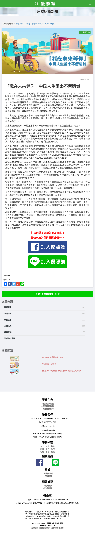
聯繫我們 (47, 414)
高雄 (53, 452)
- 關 (47, 474)
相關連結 (47, 456)
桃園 (42, 449)
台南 (47, 452)
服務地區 (47, 442)
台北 (42, 446)
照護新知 (7, 314)
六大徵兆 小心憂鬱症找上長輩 (52, 357)
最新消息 (7, 307)
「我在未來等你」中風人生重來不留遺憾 (39, 24)
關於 (47, 469)
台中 (53, 449)
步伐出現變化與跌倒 (48, 364)
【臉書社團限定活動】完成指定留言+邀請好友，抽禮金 (61, 371)
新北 (47, 446)
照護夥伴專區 (9, 338)
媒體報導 (7, 332)
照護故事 (19, 24)
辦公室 (47, 495)
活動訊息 (7, 326)
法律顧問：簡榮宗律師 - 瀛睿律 (47, 528)
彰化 (42, 452)
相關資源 (47, 481)
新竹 (47, 449)
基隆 (53, 446)
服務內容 (47, 399)
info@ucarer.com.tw (47, 426)
